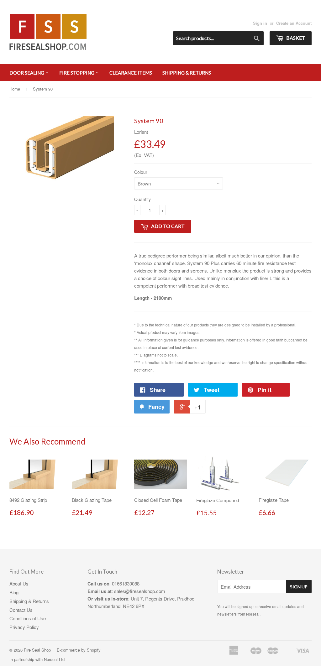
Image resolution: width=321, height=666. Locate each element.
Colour (140, 172)
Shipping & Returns (186, 72)
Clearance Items (130, 72)
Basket (295, 38)
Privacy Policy (24, 627)
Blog (13, 592)
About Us (19, 583)
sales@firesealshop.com (139, 591)
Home (14, 89)
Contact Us (21, 609)
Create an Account (294, 23)
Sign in (260, 23)
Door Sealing (27, 72)
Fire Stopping (77, 72)
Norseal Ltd (54, 659)
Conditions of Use (27, 618)
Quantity (142, 199)
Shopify (94, 650)
